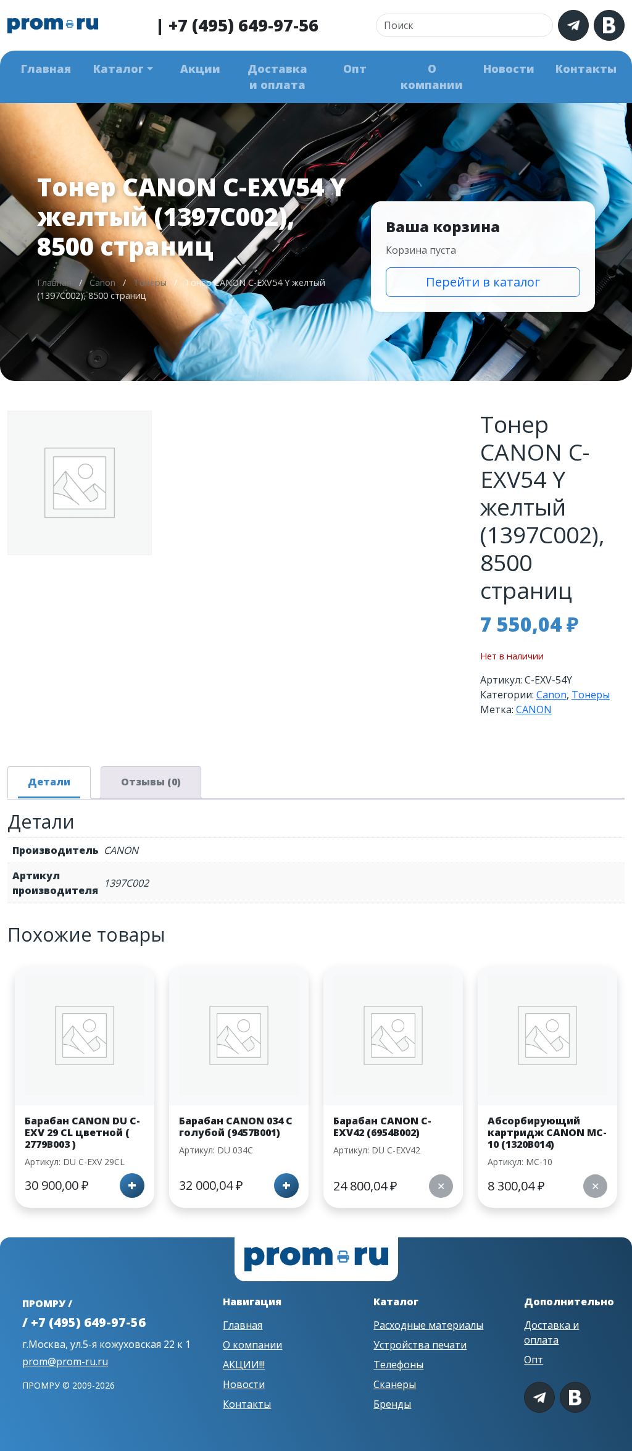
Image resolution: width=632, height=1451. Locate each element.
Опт (355, 68)
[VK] (609, 25)
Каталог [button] (118, 68)
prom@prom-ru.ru (65, 1361)
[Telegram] (573, 25)
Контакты (586, 68)
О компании (432, 76)
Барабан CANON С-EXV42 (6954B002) (382, 1126)
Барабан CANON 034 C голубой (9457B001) (236, 1126)
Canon (102, 282)
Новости (508, 68)
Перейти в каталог (483, 282)
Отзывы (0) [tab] (151, 781)
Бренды (392, 1404)
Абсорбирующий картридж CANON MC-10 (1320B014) (547, 1132)
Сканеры (394, 1384)
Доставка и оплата (277, 76)
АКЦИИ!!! (244, 1364)
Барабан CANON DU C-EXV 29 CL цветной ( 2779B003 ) (82, 1132)
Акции (200, 68)
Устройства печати (420, 1345)
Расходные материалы (428, 1325)
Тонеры (150, 282)
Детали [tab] (49, 781)
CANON (534, 709)
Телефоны (398, 1364)
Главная (46, 68)
